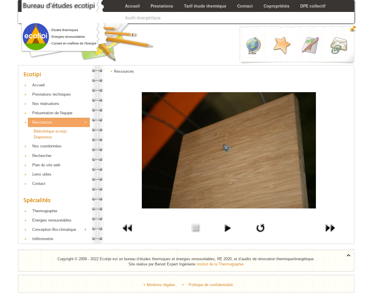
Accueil (38, 85)
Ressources (42, 122)
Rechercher (41, 156)
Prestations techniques (51, 94)
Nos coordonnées (47, 146)
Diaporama (43, 137)
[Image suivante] (330, 228)
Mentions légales (161, 285)
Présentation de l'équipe (52, 113)
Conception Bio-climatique (54, 229)
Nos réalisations (45, 103)
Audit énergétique (143, 17)
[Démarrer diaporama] (228, 228)
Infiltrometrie (42, 239)
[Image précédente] (128, 228)
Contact (38, 183)
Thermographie (44, 211)
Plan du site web (46, 165)
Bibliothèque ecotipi (50, 131)
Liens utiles (41, 174)
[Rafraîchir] (260, 228)
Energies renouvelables (51, 220)
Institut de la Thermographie (220, 264)
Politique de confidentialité (211, 285)
